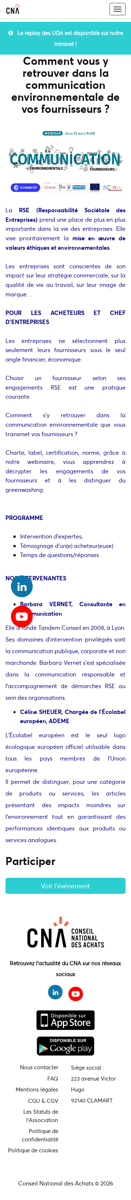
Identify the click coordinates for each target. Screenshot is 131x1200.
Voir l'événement (65, 885)
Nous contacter (39, 1067)
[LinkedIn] (22, 586)
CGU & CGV (43, 1100)
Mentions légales (37, 1089)
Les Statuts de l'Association (40, 1116)
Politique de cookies (33, 1150)
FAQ (52, 1078)
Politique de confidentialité (40, 1135)
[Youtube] (22, 614)
